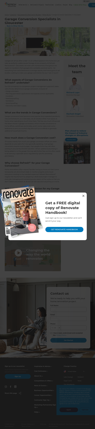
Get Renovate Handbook (64, 229)
